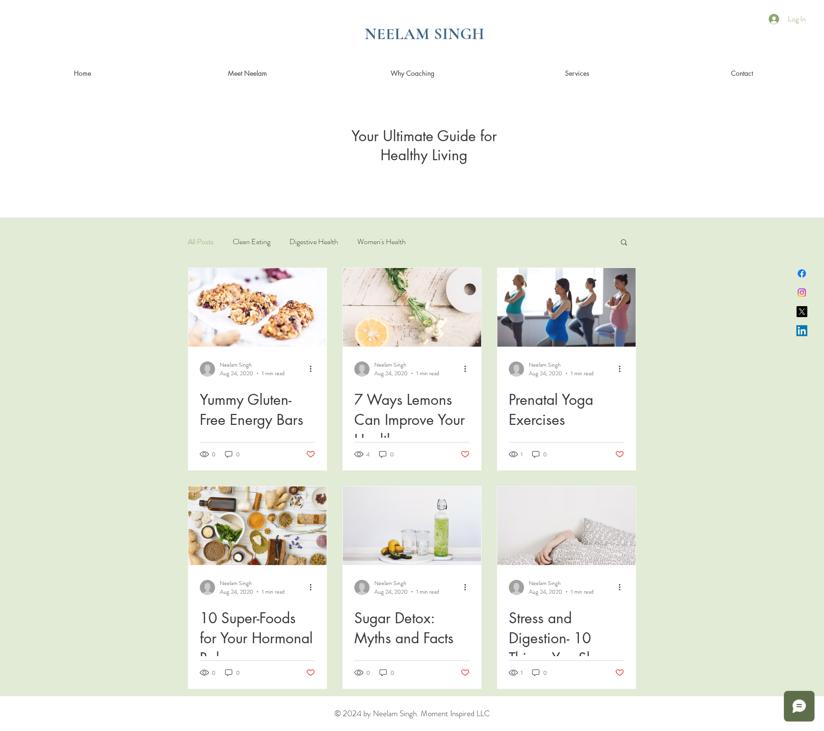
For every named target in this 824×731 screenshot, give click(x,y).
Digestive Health (313, 242)
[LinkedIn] (801, 330)
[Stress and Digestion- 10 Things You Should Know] (566, 525)
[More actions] (313, 369)
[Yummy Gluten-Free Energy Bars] (257, 307)
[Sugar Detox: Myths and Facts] (412, 525)
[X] (801, 311)
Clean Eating (251, 242)
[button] (623, 243)
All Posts (201, 242)
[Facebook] (801, 273)
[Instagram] (801, 292)
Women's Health (381, 242)
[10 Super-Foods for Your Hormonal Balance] (257, 525)
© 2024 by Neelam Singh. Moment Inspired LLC (412, 713)
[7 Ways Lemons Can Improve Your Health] (412, 307)
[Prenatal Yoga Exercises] (566, 307)
